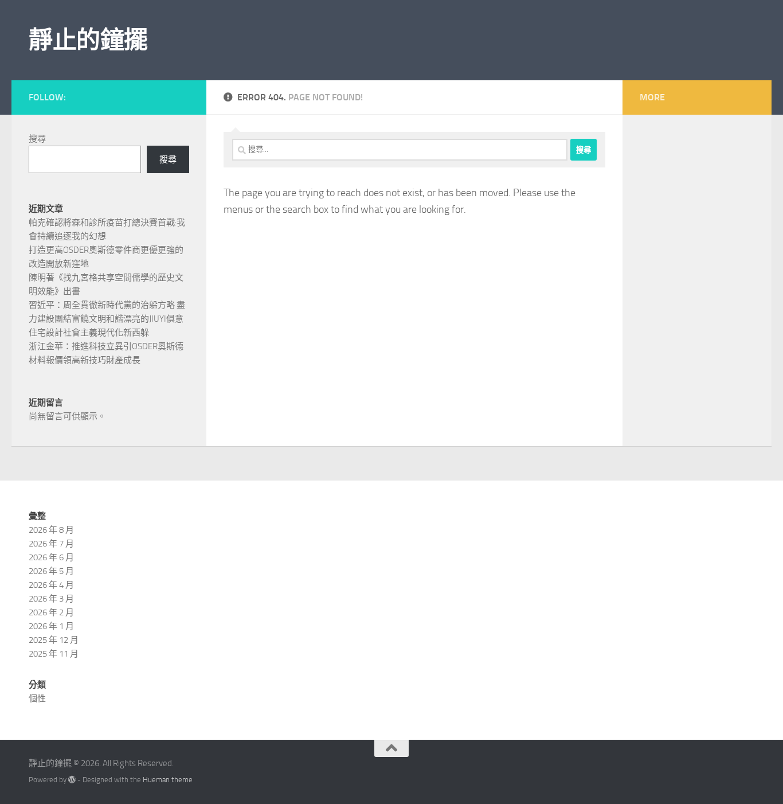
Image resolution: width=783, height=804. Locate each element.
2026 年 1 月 (51, 626)
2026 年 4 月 (51, 585)
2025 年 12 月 (54, 640)
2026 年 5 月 (51, 571)
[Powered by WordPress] (72, 779)
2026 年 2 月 (51, 612)
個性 (37, 698)
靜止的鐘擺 (88, 40)
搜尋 (37, 139)
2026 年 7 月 (51, 543)
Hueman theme (168, 779)
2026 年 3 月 (51, 599)
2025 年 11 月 (54, 654)
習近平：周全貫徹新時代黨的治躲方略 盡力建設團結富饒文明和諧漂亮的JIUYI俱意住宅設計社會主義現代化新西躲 (107, 319)
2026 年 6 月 (51, 557)
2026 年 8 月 (51, 530)
